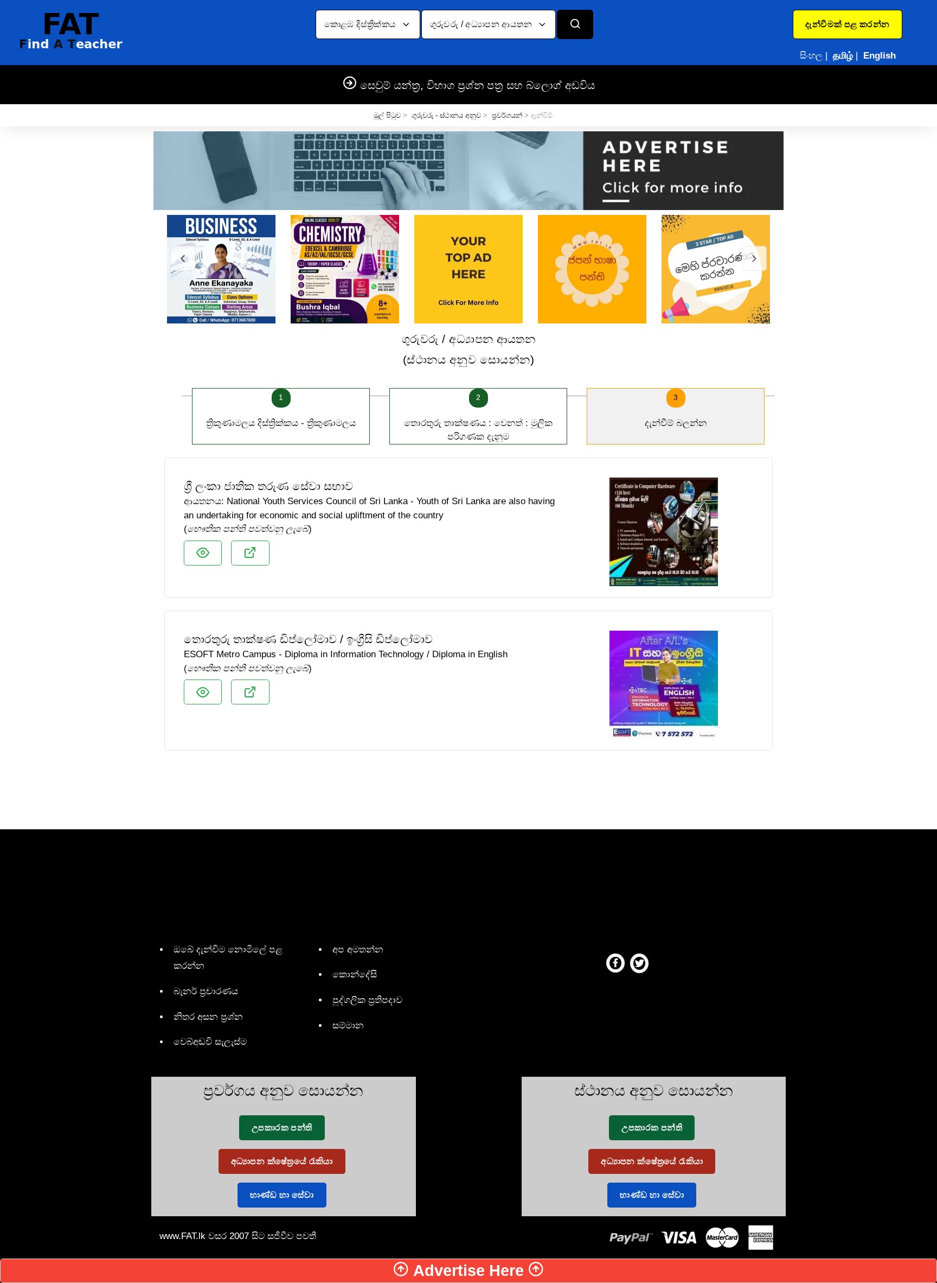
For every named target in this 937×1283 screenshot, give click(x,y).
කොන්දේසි (354, 974)
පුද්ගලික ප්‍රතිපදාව (367, 1000)
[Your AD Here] (468, 170)
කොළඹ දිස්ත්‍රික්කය (361, 24)
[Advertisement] (468, 788)
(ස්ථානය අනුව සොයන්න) (468, 349)
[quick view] (203, 553)
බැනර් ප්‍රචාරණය (206, 991)
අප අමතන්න (357, 949)
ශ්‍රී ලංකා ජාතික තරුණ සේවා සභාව (268, 486)
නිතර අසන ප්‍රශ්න (208, 1017)
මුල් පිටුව (387, 115)
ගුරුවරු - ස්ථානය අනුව (446, 115)
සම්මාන (348, 1025)
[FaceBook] (615, 963)
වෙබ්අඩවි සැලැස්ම (210, 1042)
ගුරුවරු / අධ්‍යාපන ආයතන (482, 24)
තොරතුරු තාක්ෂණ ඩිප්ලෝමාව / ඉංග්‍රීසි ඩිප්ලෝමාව (308, 639)
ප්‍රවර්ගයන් (507, 115)
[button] (847, 24)
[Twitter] (639, 963)
